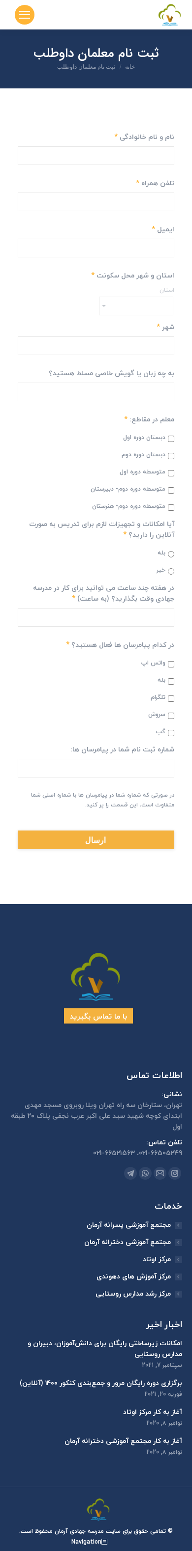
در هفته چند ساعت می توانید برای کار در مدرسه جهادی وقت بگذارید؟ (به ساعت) (103, 593)
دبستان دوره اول (144, 437)
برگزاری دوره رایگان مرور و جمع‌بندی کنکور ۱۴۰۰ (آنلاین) (101, 1383)
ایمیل (163, 229)
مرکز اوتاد (157, 1259)
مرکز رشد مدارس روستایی (133, 1293)
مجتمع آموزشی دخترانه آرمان (127, 1242)
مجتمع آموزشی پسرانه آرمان (129, 1224)
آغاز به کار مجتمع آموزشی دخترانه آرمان (123, 1441)
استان (167, 290)
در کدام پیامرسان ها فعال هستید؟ (120, 644)
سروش (156, 714)
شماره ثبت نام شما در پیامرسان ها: (122, 749)
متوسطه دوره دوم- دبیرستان (128, 489)
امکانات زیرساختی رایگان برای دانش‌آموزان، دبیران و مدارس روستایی (105, 1348)
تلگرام (158, 697)
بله (161, 553)
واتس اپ (153, 663)
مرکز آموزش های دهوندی (133, 1276)
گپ (160, 731)
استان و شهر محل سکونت (132, 275)
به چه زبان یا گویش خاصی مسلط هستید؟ (111, 373)
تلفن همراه (155, 183)
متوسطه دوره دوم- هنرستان (128, 506)
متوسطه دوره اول (142, 472)
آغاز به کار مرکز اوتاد (152, 1412)
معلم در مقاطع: (149, 419)
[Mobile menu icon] (24, 15)
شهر (165, 327)
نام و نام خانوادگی (144, 137)
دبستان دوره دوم (143, 454)
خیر (161, 570)
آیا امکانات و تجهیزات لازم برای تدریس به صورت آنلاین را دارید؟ (101, 529)
